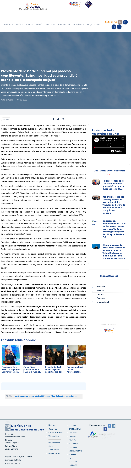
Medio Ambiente (75, 451)
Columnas (52, 429)
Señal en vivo (53, 450)
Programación (93, 24)
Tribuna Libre (53, 436)
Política (19, 24)
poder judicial (72, 396)
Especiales (77, 24)
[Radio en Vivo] (120, 22)
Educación (73, 444)
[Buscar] (114, 26)
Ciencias (72, 436)
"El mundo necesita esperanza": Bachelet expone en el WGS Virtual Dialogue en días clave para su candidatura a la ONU (113, 252)
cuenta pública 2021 (37, 396)
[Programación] (125, 22)
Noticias (7, 24)
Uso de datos (54, 453)
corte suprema (21, 396)
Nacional (6, 119)
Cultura (29, 24)
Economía (73, 447)
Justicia (72, 454)
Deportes (50, 24)
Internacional (64, 24)
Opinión (39, 24)
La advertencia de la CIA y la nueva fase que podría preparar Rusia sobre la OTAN (113, 185)
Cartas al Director (55, 432)
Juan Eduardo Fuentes (55, 396)
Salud (71, 458)
